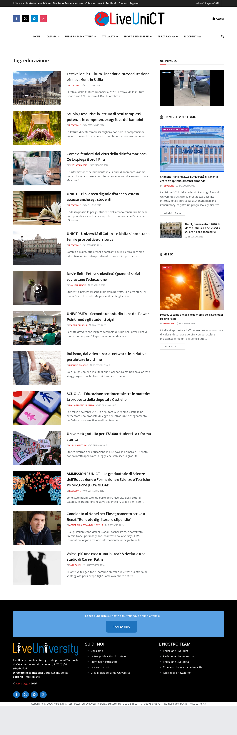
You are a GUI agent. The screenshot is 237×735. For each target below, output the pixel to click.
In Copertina (192, 36)
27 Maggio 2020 (100, 165)
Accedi (219, 18)
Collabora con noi (94, 3)
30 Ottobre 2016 (101, 365)
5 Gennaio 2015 (115, 525)
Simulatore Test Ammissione (68, 3)
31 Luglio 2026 (195, 236)
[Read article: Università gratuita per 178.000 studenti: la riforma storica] (37, 448)
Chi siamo (97, 651)
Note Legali (23, 683)
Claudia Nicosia (77, 445)
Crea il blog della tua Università (110, 672)
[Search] (222, 36)
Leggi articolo (174, 212)
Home (37, 36)
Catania (51, 36)
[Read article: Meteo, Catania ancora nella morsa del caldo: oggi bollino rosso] (192, 287)
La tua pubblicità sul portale (108, 656)
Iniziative (31, 3)
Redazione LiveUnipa (176, 662)
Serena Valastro (78, 165)
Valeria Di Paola (78, 325)
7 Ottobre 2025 (93, 85)
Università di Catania (79, 36)
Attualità (108, 36)
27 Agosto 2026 (186, 185)
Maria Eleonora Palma (81, 405)
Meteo (167, 267)
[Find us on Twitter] (25, 18)
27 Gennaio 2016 (107, 405)
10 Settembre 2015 (94, 490)
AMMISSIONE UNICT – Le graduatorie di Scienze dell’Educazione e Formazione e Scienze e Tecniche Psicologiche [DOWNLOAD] (108, 479)
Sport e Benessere (136, 36)
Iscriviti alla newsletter (177, 672)
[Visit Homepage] (130, 18)
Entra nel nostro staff (104, 662)
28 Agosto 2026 (186, 323)
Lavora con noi (100, 667)
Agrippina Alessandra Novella (86, 525)
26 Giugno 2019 (93, 205)
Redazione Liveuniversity (178, 656)
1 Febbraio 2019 (93, 245)
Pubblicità (111, 3)
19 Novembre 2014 (94, 565)
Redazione (75, 85)
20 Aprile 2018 (97, 285)
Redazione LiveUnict (175, 651)
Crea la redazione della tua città (183, 667)
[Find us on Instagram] (43, 18)
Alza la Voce (44, 3)
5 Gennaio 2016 (99, 445)
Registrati (135, 3)
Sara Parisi (75, 565)
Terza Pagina (166, 36)
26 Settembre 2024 (94, 125)
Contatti (122, 3)
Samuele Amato (77, 285)
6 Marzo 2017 (98, 325)
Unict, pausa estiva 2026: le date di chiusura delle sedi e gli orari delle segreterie (203, 228)
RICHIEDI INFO (121, 626)
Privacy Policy (197, 703)
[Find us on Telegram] (34, 18)
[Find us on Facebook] (16, 18)
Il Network (18, 3)
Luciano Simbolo (78, 365)
